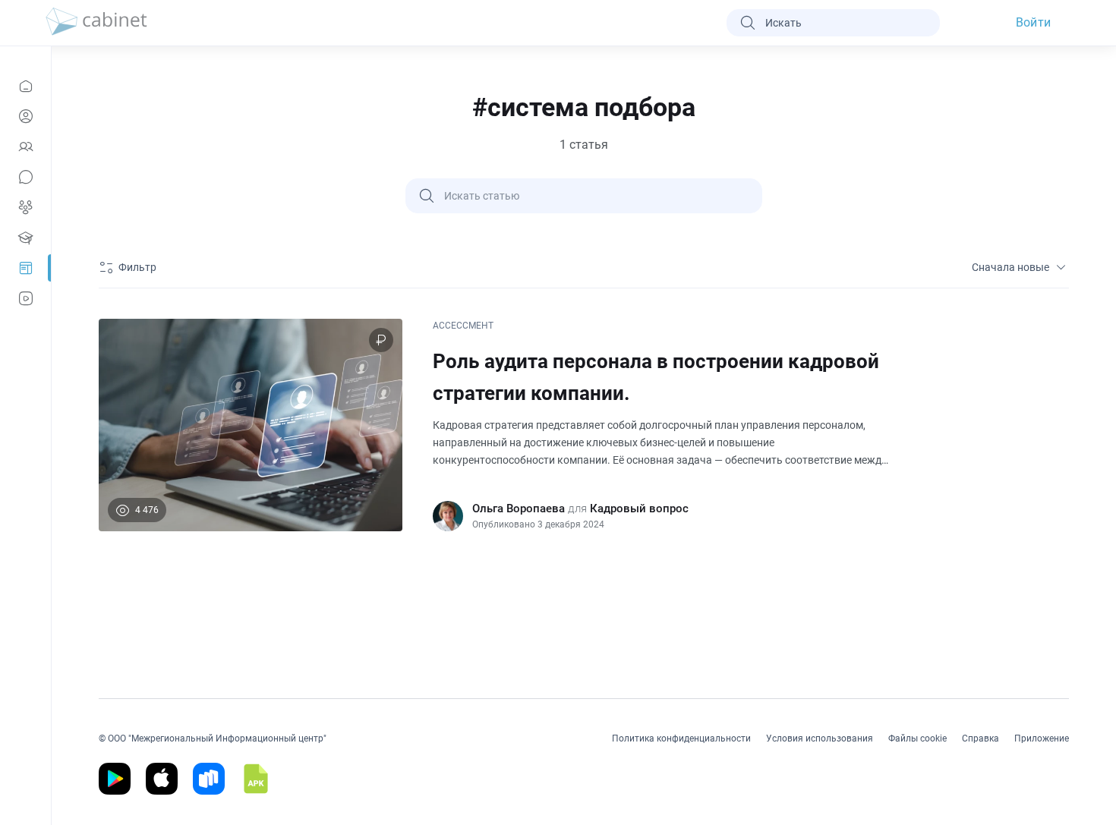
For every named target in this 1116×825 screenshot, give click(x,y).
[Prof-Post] (25, 268)
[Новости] (25, 86)
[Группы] (25, 207)
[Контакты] (25, 146)
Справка (980, 738)
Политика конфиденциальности (681, 738)
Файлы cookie (917, 738)
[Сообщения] (25, 177)
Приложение (1041, 738)
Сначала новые (1010, 267)
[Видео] (25, 298)
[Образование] (25, 237)
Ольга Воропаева (518, 508)
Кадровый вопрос (639, 508)
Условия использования (819, 738)
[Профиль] (25, 116)
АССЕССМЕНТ (463, 325)
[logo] (96, 23)
